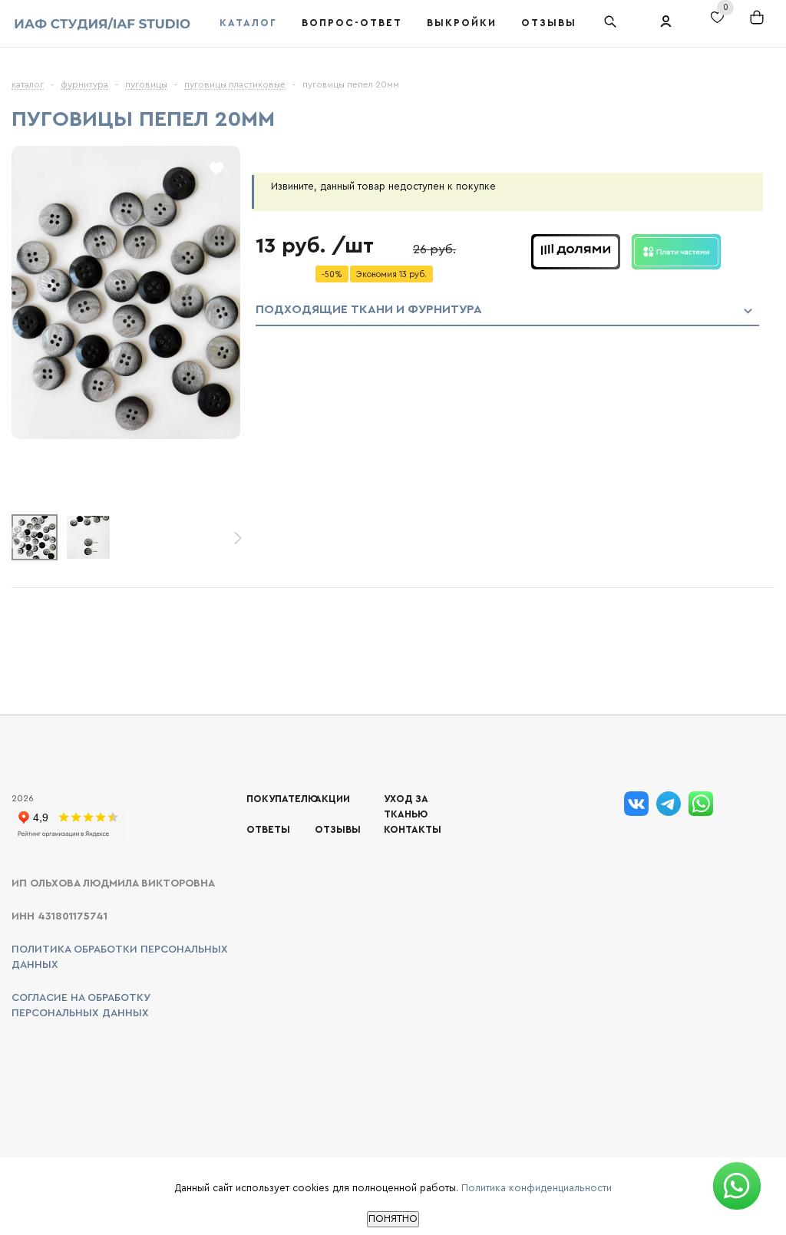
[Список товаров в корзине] (764, 27)
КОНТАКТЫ (412, 829)
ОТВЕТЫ (268, 829)
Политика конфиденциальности (536, 1188)
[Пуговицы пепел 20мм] (126, 436)
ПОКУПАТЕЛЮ (282, 799)
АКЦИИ (332, 799)
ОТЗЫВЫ (338, 829)
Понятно (393, 1219)
